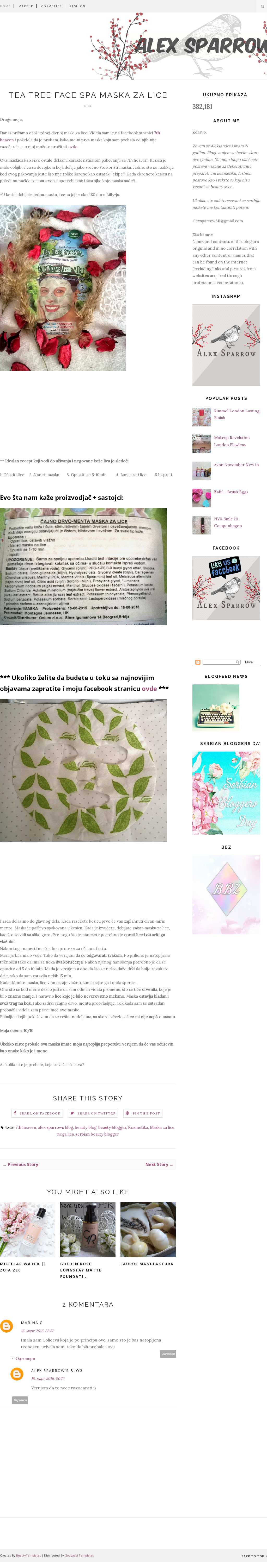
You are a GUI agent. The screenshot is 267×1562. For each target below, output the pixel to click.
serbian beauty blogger (97, 1134)
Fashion (78, 6)
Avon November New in (236, 464)
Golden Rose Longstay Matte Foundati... (81, 1270)
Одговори (168, 1353)
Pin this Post (146, 1113)
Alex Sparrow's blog (57, 1370)
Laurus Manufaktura (147, 1263)
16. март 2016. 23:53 (37, 1330)
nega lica (65, 1134)
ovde (72, 146)
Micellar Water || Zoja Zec (23, 1267)
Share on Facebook (40, 1113)
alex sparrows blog (55, 1127)
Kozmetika (138, 1127)
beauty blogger (112, 1127)
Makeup (26, 6)
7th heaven (25, 1127)
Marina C (32, 1322)
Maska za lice (162, 1127)
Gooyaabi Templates (79, 1555)
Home (5, 6)
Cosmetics (51, 6)
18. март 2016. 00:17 (47, 1378)
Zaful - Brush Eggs (231, 491)
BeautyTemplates (28, 1555)
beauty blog (85, 1127)
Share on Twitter (97, 1113)
